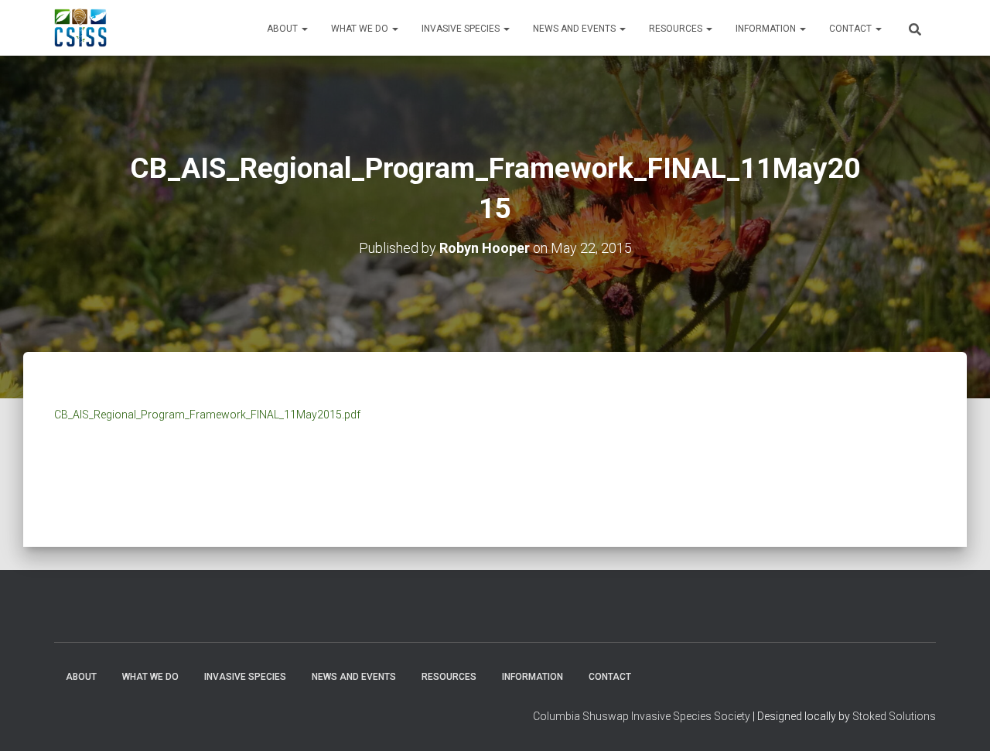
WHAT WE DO (361, 28)
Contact (851, 28)
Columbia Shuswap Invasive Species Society (641, 716)
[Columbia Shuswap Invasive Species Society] (80, 28)
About (283, 28)
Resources (677, 28)
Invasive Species (462, 28)
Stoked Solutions (894, 716)
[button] (304, 28)
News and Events (575, 28)
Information (767, 28)
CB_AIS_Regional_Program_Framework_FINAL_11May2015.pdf (207, 414)
